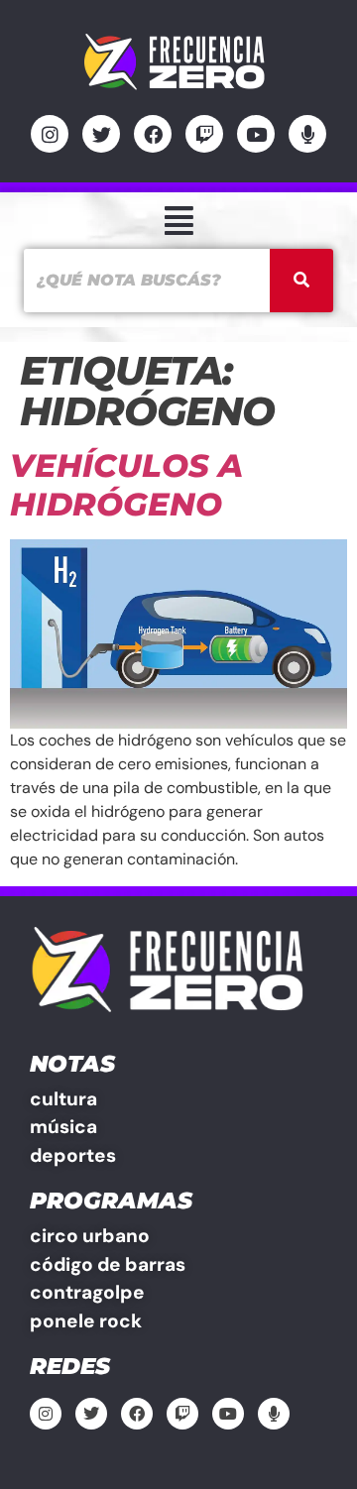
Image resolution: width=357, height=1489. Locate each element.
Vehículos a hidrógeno (126, 484)
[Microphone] (307, 134)
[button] (178, 220)
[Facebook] (153, 134)
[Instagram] (49, 134)
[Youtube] (256, 134)
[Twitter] (101, 134)
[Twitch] (204, 134)
